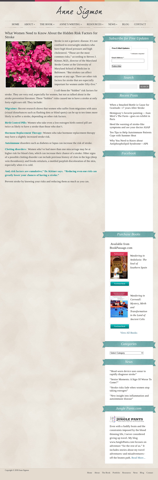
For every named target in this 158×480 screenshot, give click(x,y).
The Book (47, 24)
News (112, 24)
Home (15, 24)
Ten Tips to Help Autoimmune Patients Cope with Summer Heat (131, 134)
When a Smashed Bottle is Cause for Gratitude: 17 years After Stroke (129, 106)
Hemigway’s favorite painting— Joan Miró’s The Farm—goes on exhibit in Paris (130, 116)
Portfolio (116, 473)
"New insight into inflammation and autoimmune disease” (129, 397)
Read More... (138, 457)
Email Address (118, 57)
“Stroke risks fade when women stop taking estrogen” (130, 389)
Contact (140, 24)
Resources (95, 24)
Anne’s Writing (70, 24)
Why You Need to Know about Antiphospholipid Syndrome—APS (129, 142)
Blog (125, 24)
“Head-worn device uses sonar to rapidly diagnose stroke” (128, 373)
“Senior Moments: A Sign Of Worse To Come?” (131, 381)
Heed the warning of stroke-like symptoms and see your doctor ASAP (130, 126)
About (29, 24)
